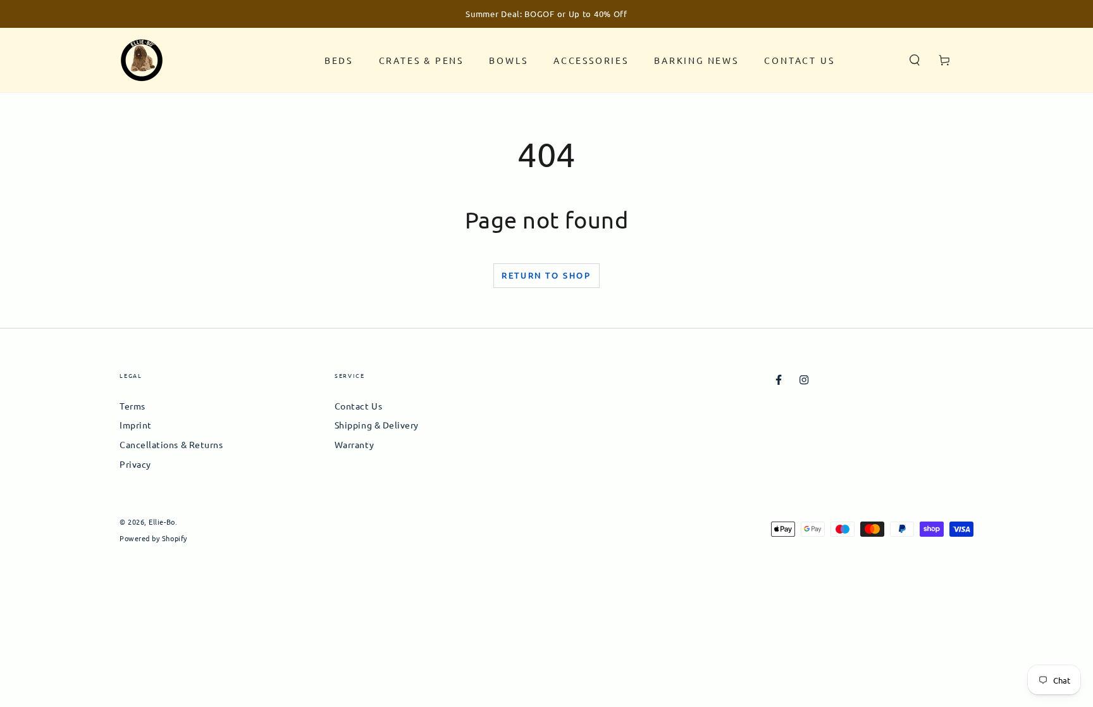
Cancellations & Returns (171, 444)
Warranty (354, 444)
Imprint (136, 424)
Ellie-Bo (162, 521)
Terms (132, 405)
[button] (915, 60)
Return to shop (546, 275)
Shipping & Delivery (377, 424)
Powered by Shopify (153, 538)
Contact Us (358, 405)
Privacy (135, 464)
